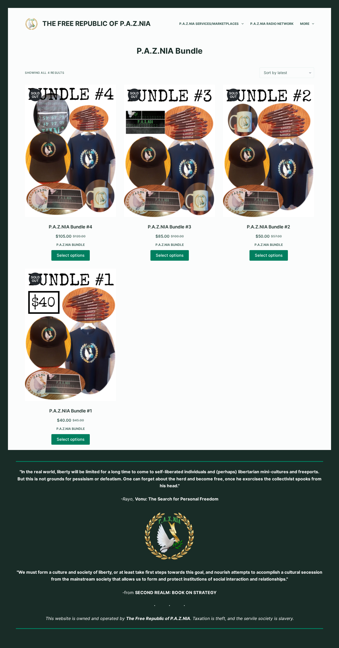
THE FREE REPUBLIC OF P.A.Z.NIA (96, 23)
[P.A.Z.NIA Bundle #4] (70, 151)
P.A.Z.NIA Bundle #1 (70, 410)
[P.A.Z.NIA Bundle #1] (70, 335)
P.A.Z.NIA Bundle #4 (70, 226)
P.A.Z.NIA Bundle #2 (268, 226)
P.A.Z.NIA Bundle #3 (169, 226)
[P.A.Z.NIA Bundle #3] (169, 151)
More (304, 24)
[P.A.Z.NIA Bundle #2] (268, 151)
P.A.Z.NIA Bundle (70, 245)
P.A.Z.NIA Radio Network (271, 24)
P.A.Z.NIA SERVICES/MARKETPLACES (209, 24)
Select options (70, 255)
